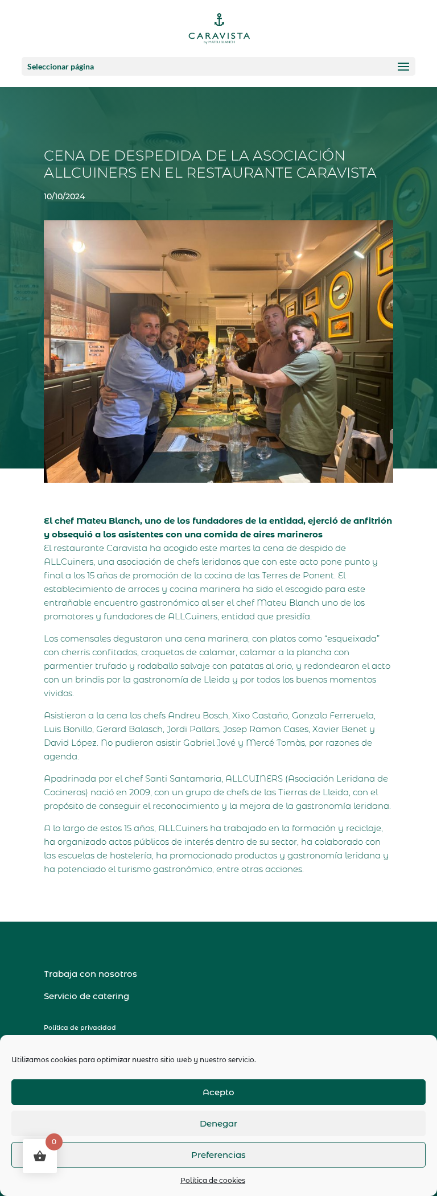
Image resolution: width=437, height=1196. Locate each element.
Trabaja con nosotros (90, 973)
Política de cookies (212, 1180)
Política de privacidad (80, 1027)
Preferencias (218, 1154)
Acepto (218, 1092)
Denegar (218, 1123)
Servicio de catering (86, 995)
